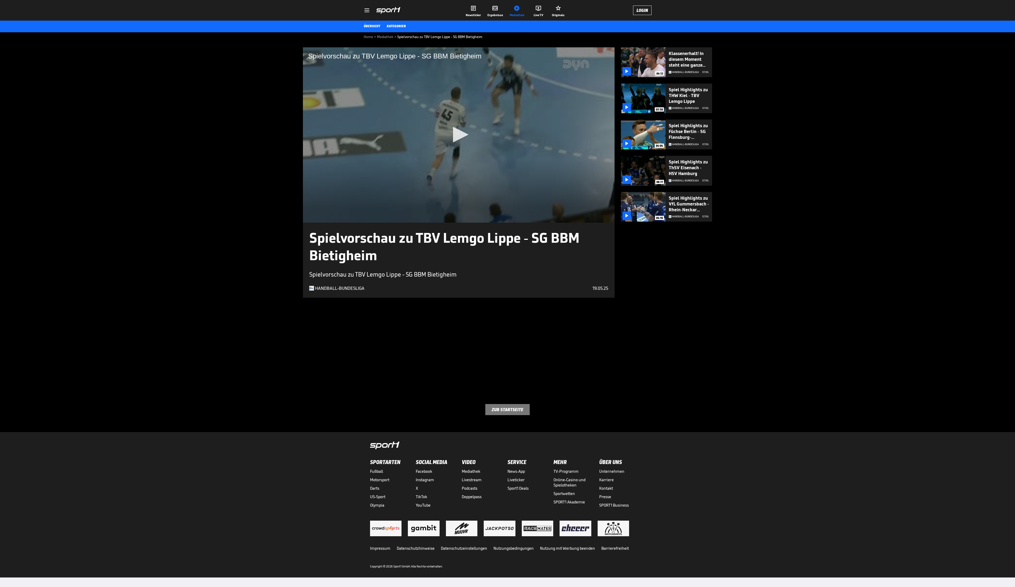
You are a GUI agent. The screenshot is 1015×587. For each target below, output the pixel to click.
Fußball (376, 471)
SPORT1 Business (614, 505)
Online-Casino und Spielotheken (569, 482)
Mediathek (471, 471)
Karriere (606, 479)
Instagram (425, 479)
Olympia (377, 505)
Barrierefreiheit (615, 548)
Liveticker (516, 479)
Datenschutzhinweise (416, 548)
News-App (516, 471)
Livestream (472, 479)
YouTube (423, 505)
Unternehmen (611, 471)
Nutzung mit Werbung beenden (567, 548)
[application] (459, 135)
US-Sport (377, 496)
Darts (374, 488)
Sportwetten (564, 493)
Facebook (424, 471)
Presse (605, 496)
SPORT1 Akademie (569, 502)
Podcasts (469, 488)
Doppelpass (472, 496)
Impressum (380, 548)
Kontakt (606, 488)
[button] (458, 134)
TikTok (421, 496)
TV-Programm (566, 471)
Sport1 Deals (518, 488)
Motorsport (379, 479)
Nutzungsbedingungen (513, 548)
